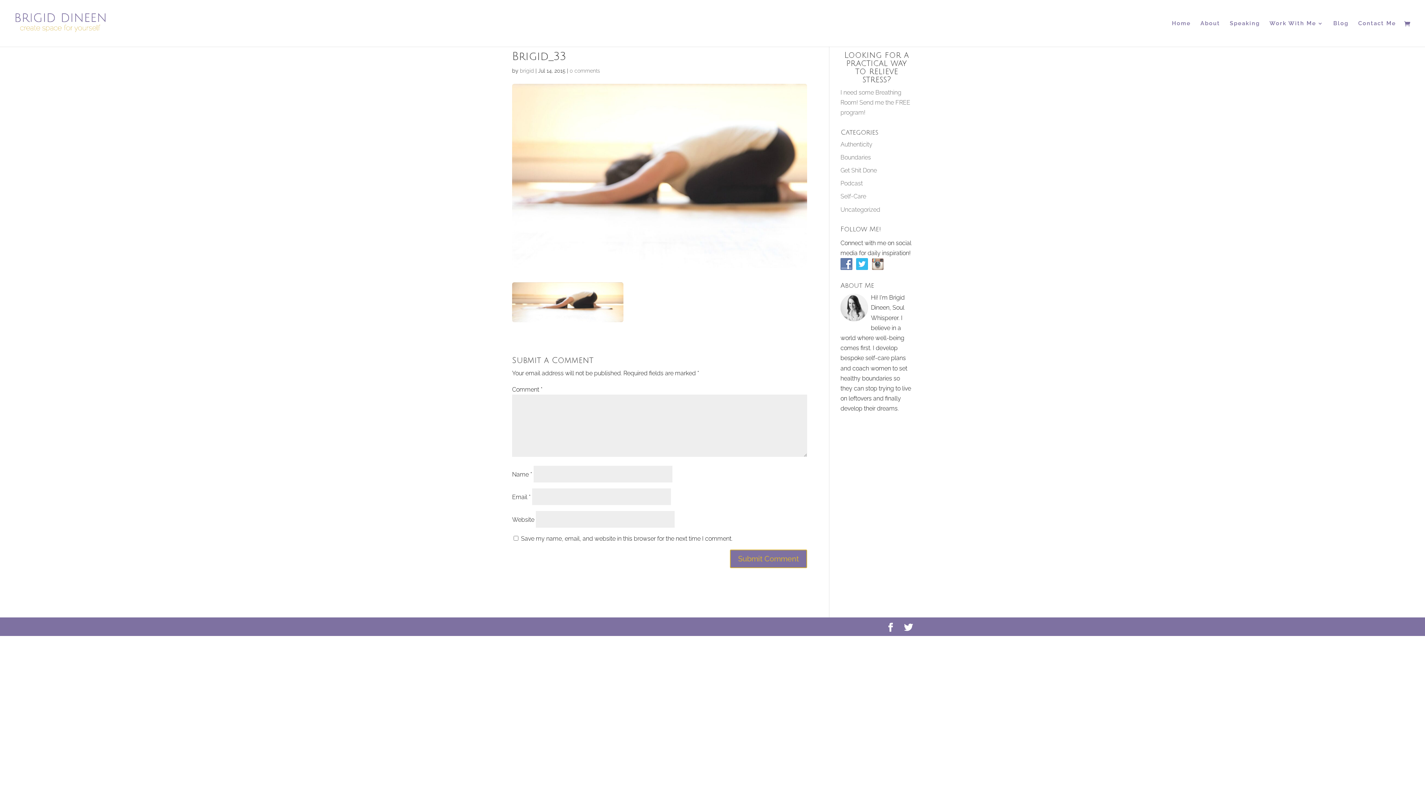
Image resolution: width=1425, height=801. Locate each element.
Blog (1341, 24)
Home (1181, 24)
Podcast (852, 183)
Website (523, 519)
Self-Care (853, 196)
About (1210, 24)
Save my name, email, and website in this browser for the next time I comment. (627, 538)
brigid (527, 71)
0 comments (585, 71)
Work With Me (1293, 24)
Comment (527, 389)
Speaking (1245, 24)
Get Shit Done (859, 170)
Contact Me (1377, 24)
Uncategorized (860, 209)
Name (522, 474)
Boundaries (856, 157)
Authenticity (856, 144)
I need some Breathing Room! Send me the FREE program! (875, 102)
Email (521, 497)
